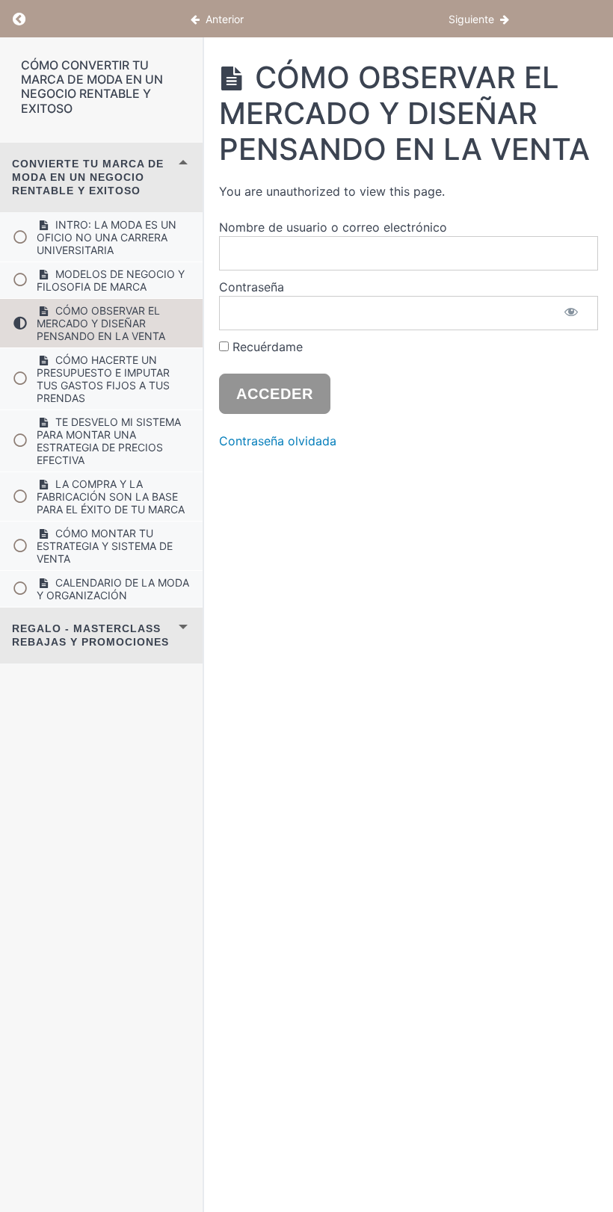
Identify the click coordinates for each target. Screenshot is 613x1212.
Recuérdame (266, 346)
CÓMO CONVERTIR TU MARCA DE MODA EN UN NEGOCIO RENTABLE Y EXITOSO (92, 87)
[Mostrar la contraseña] (572, 313)
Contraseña (251, 286)
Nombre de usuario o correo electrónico (333, 227)
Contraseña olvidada (277, 440)
